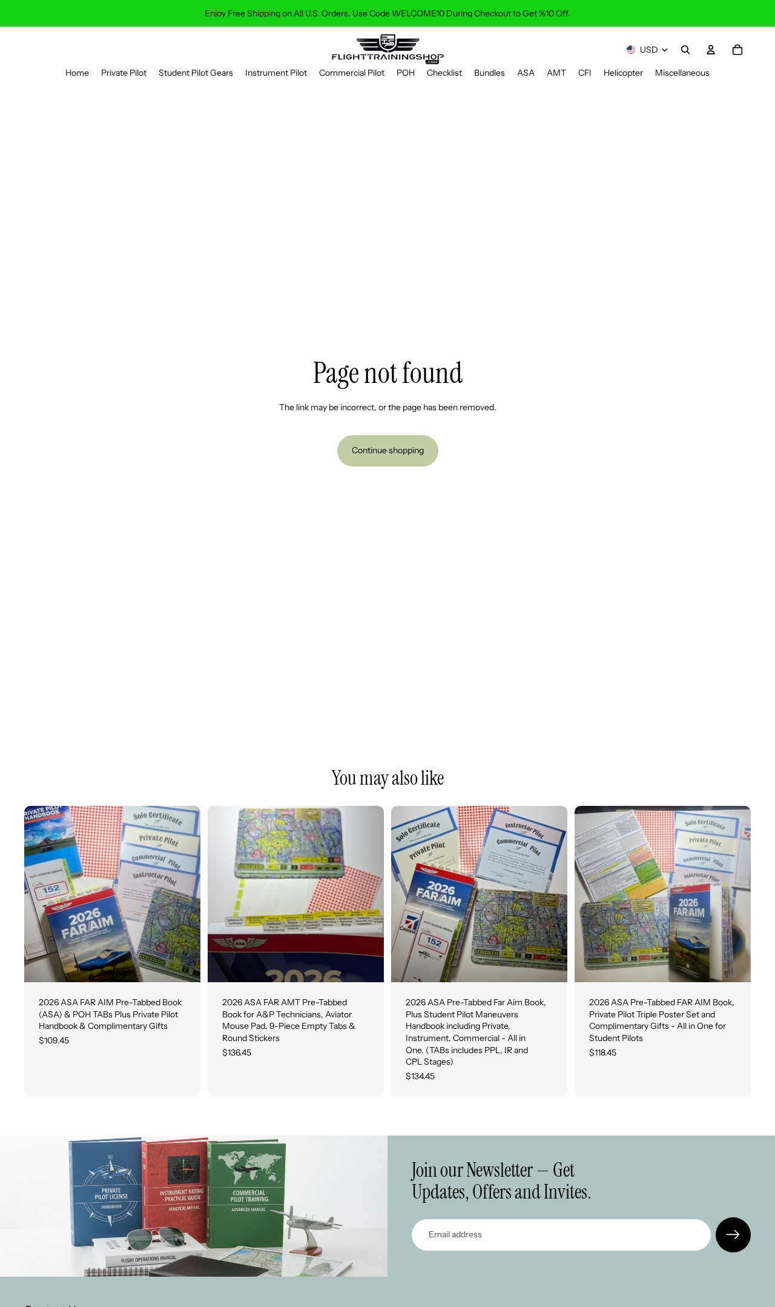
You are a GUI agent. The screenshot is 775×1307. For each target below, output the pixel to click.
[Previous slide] (42, 894)
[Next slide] (182, 894)
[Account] (711, 49)
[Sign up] (733, 1234)
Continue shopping (388, 450)
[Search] (685, 49)
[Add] (182, 963)
